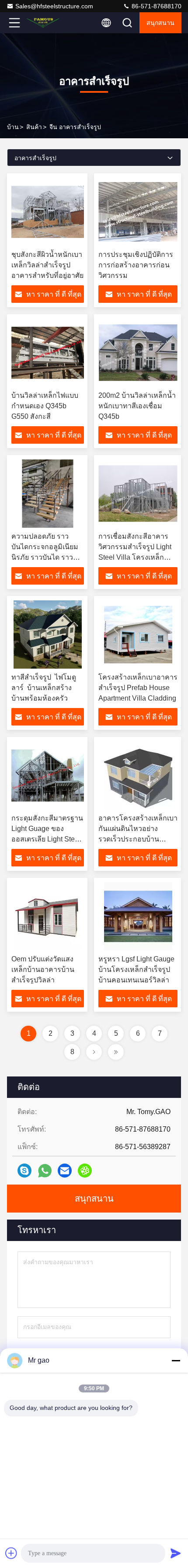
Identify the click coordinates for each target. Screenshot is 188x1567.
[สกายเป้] (24, 1170)
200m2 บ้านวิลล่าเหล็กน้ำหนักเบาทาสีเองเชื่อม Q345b (137, 406)
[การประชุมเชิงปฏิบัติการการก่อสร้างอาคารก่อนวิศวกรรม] (138, 212)
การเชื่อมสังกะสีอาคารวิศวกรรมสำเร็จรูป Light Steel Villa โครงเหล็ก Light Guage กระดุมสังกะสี (134, 557)
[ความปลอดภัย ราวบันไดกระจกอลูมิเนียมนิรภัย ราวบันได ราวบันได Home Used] (47, 493)
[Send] (176, 1553)
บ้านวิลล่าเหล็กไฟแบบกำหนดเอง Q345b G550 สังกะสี (44, 406)
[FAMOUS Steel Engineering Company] (43, 22)
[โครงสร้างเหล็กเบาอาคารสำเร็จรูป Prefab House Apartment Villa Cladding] (138, 634)
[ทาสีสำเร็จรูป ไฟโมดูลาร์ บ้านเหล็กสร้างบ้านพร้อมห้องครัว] (47, 634)
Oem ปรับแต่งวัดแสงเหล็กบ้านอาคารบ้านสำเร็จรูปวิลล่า (42, 969)
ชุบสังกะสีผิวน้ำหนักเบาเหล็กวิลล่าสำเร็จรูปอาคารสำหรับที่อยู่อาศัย (47, 265)
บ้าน (13, 126)
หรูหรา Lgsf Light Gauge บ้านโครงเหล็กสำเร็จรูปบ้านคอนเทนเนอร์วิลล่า (136, 969)
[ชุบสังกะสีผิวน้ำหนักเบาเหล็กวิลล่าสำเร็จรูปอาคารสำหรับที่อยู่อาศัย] (47, 212)
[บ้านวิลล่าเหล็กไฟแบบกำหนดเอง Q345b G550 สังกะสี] (47, 353)
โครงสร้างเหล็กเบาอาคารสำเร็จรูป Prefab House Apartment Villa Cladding (138, 687)
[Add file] (11, 1553)
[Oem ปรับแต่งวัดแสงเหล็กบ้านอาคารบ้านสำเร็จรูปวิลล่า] (47, 916)
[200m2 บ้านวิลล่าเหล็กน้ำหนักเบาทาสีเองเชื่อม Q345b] (138, 353)
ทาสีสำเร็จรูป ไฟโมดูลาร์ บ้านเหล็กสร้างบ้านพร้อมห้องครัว (43, 687)
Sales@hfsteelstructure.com (54, 6)
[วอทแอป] (45, 1171)
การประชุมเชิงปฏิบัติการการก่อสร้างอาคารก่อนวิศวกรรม (135, 265)
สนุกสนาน (160, 22)
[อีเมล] (64, 1170)
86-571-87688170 (155, 6)
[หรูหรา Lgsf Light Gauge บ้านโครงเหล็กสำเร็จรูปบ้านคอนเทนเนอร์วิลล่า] (138, 916)
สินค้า (34, 126)
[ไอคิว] (85, 1170)
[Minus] (176, 1360)
